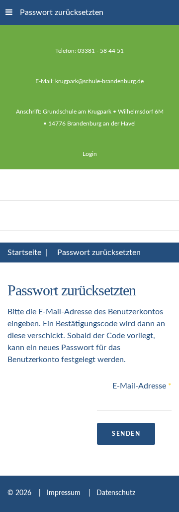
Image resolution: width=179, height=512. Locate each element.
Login (90, 154)
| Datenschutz (109, 493)
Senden (126, 434)
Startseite (24, 252)
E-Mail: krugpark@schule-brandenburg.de (89, 81)
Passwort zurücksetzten (61, 12)
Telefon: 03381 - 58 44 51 (89, 51)
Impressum (65, 493)
